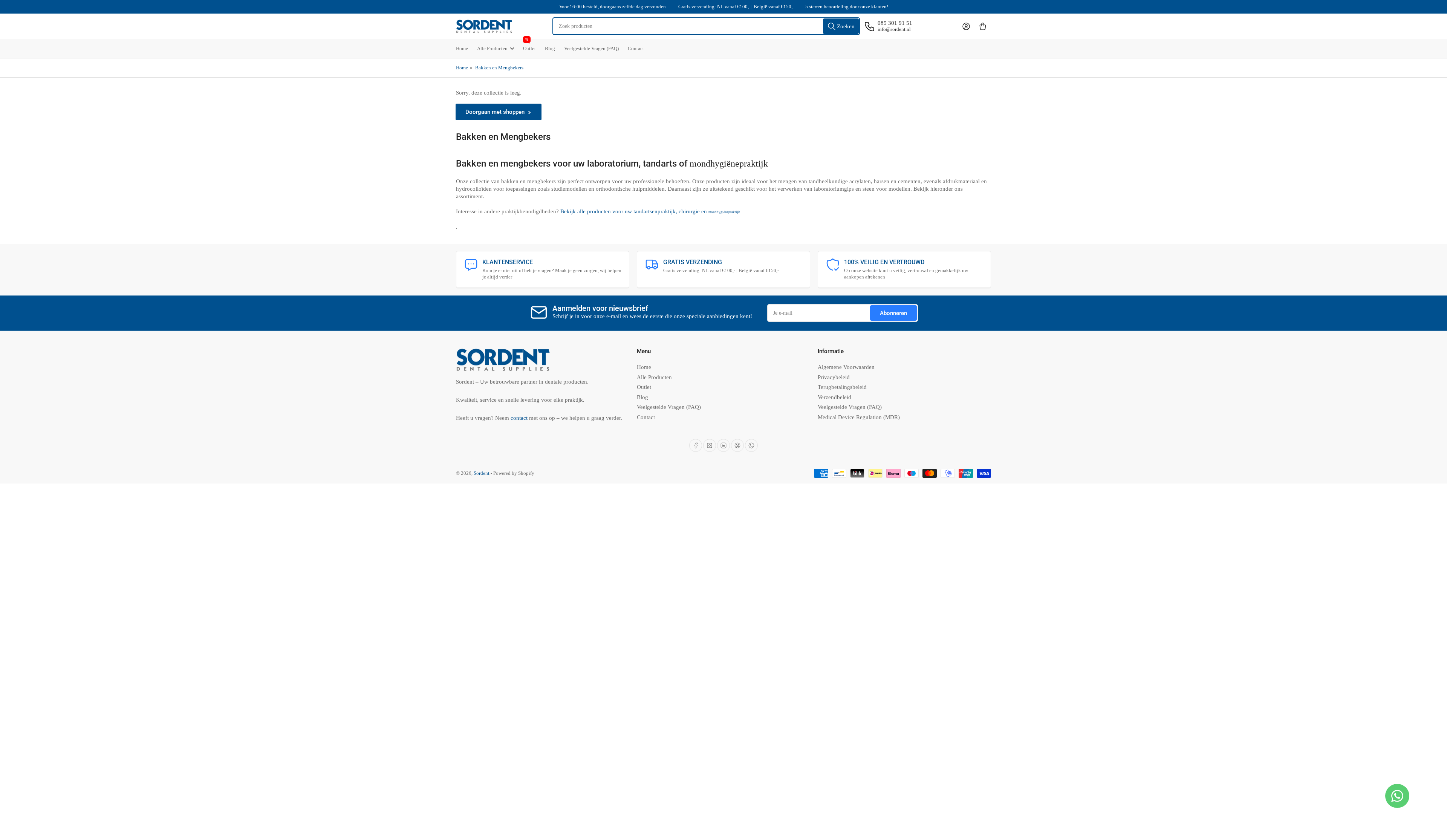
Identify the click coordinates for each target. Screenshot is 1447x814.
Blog (550, 48)
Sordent (481, 473)
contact (520, 418)
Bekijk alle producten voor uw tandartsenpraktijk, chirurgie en (650, 211)
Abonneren (893, 313)
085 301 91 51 (895, 23)
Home (462, 48)
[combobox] (706, 26)
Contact (636, 48)
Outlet (529, 45)
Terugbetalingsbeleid (842, 387)
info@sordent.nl (894, 29)
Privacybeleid (834, 377)
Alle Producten (492, 48)
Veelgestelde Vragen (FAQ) (591, 48)
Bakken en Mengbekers (499, 67)
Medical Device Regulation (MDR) (859, 417)
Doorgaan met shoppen (495, 112)
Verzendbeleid (834, 397)
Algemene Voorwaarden (846, 367)
